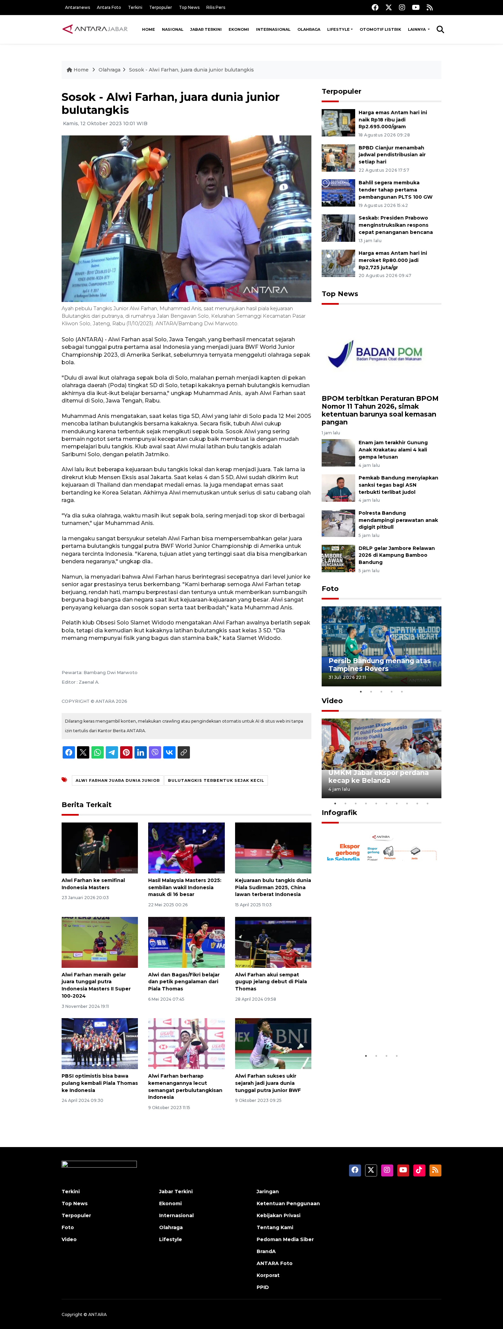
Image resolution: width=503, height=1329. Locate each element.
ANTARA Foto (275, 1263)
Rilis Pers (215, 7)
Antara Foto (109, 7)
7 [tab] (397, 803)
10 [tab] (427, 803)
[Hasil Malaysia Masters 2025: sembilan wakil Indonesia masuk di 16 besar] (186, 847)
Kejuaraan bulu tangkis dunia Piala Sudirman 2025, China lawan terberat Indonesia (273, 887)
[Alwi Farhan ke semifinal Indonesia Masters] (100, 847)
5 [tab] (402, 691)
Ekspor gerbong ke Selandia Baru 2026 (376, 1028)
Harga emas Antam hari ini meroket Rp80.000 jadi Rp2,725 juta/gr (393, 260)
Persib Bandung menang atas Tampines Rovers (379, 665)
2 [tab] (371, 691)
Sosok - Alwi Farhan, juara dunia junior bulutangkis (191, 70)
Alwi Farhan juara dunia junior (118, 780)
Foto (330, 588)
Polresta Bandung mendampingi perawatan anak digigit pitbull (398, 520)
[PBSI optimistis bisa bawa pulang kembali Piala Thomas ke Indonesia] (100, 1043)
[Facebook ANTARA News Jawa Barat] (375, 7)
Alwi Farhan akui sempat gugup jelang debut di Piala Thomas (271, 982)
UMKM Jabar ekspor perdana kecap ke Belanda (378, 776)
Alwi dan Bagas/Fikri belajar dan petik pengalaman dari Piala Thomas (184, 982)
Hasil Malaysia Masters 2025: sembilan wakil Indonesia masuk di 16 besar (184, 887)
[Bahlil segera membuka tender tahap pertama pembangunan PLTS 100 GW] (338, 192)
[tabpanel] (381, 646)
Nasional (172, 29)
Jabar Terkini (206, 29)
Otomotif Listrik (380, 29)
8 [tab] (407, 803)
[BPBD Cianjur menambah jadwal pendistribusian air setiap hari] (338, 157)
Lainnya (417, 29)
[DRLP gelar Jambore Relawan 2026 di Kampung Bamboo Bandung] (338, 558)
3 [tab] (381, 691)
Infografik (339, 812)
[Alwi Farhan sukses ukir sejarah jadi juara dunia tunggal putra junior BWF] (273, 1043)
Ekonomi (239, 29)
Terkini (135, 7)
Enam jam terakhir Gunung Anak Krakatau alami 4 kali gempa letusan (393, 449)
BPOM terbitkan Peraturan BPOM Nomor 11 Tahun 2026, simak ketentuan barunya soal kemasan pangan (380, 410)
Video (332, 701)
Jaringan (268, 1191)
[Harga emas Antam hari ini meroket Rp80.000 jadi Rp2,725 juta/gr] (338, 263)
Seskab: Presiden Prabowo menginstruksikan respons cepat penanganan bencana (396, 225)
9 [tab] (417, 803)
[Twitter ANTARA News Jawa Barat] (388, 7)
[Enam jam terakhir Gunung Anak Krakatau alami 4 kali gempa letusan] (338, 452)
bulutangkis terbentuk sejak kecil (216, 780)
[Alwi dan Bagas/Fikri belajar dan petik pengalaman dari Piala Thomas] (186, 941)
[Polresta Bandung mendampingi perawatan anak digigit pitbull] (338, 522)
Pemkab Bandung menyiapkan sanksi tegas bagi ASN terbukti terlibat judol (398, 485)
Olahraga (308, 29)
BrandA (266, 1251)
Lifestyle (338, 29)
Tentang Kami (275, 1227)
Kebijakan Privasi (278, 1215)
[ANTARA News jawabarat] (96, 29)
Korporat (268, 1275)
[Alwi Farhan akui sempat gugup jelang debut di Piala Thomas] (273, 941)
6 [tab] (386, 803)
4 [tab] (391, 691)
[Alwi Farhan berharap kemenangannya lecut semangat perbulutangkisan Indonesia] (186, 1043)
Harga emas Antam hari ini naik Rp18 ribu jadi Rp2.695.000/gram (393, 119)
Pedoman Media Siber (285, 1239)
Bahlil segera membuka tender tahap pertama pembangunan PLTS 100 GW (396, 190)
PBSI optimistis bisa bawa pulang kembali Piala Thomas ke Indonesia (100, 1083)
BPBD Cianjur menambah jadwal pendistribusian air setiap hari (392, 155)
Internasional (273, 29)
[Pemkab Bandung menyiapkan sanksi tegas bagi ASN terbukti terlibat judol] (338, 487)
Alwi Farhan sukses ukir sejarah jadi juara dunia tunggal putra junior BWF (268, 1083)
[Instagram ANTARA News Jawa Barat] (402, 7)
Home (148, 29)
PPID (263, 1287)
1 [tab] (361, 691)
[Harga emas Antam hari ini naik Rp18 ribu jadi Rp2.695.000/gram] (338, 122)
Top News (189, 7)
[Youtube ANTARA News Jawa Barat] (416, 7)
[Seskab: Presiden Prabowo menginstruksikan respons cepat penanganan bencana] (338, 227)
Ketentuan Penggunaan (288, 1203)
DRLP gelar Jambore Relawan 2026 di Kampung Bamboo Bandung (397, 555)
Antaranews (77, 7)
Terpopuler (160, 7)
